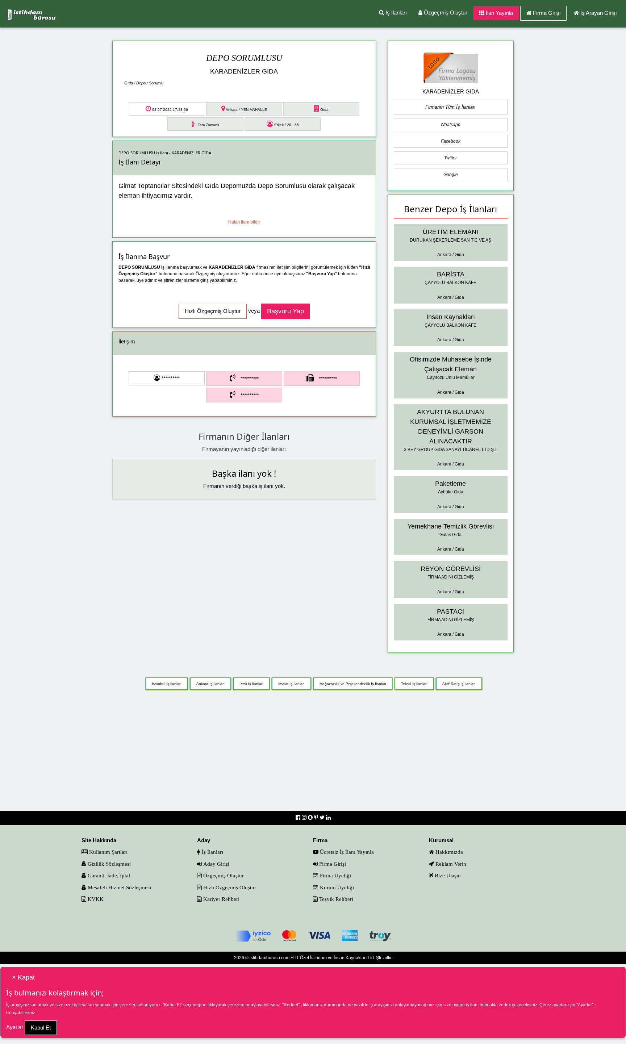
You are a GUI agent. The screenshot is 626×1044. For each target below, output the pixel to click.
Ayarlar (14, 1027)
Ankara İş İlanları (210, 684)
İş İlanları (395, 12)
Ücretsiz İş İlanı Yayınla (346, 852)
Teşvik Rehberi (335, 899)
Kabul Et (41, 1027)
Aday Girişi (215, 863)
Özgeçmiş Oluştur (444, 12)
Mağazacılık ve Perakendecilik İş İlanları (353, 684)
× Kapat (23, 977)
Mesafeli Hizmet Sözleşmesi (118, 887)
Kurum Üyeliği (336, 887)
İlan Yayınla (498, 13)
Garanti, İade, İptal (108, 875)
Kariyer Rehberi (220, 899)
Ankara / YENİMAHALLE (246, 110)
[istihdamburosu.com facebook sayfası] (299, 817)
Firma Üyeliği (334, 875)
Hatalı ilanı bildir (244, 222)
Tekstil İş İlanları (414, 684)
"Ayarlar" (584, 1004)
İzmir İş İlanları (251, 684)
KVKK (95, 899)
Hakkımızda (448, 852)
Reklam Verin (450, 863)
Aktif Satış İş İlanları (459, 684)
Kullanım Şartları (108, 852)
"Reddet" (291, 1004)
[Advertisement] (313, 754)
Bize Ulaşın (447, 875)
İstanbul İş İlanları (166, 684)
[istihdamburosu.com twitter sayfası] (323, 817)
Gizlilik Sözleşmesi (108, 863)
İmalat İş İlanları (291, 684)
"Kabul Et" (172, 1004)
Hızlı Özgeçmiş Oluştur (229, 887)
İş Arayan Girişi (598, 13)
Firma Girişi (546, 13)
